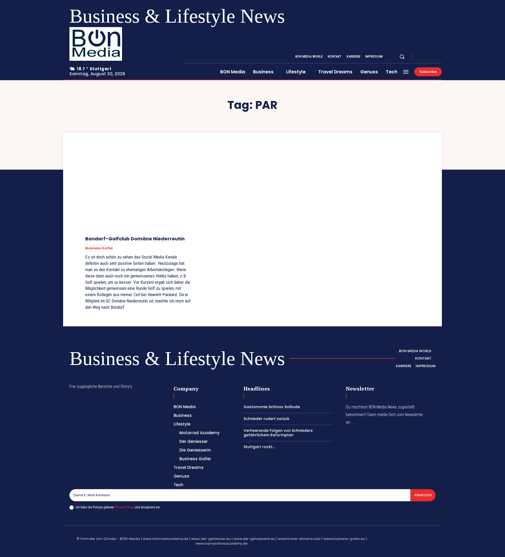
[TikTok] (404, 536)
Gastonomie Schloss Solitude (272, 406)
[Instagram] (427, 57)
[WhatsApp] (379, 548)
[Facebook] (421, 57)
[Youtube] (440, 57)
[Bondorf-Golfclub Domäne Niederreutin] (138, 192)
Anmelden (423, 495)
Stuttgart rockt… (259, 446)
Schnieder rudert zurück (266, 418)
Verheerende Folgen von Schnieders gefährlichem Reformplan (278, 433)
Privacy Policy (124, 507)
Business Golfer (99, 248)
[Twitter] (433, 57)
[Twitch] (416, 536)
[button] (402, 56)
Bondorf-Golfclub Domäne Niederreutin (135, 238)
